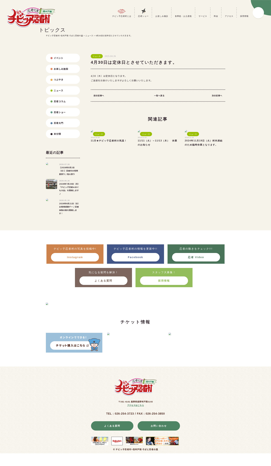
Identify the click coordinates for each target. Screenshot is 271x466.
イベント (58, 58)
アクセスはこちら (135, 405)
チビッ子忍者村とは (121, 16)
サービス (203, 16)
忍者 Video (196, 257)
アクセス (229, 16)
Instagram (75, 257)
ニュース (58, 90)
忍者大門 (58, 123)
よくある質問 (103, 280)
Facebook (135, 257)
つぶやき (58, 79)
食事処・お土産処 (183, 16)
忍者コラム (60, 101)
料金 (216, 16)
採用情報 (244, 16)
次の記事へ (217, 95)
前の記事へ (99, 95)
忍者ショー (143, 16)
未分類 (57, 133)
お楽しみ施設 (161, 16)
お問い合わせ (159, 426)
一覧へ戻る (159, 95)
